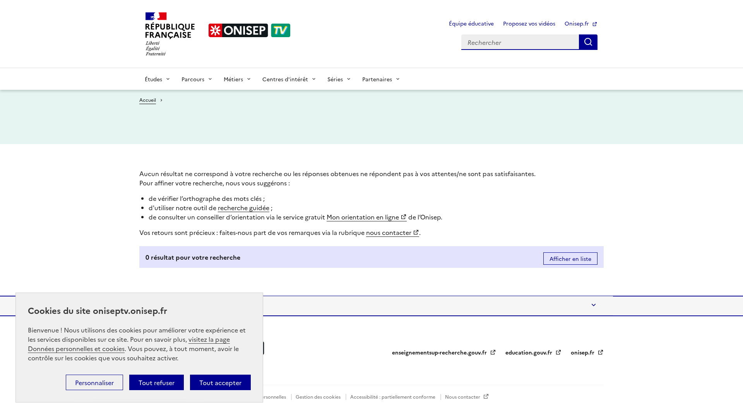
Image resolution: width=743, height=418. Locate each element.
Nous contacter (463, 396)
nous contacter (388, 232)
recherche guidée (243, 207)
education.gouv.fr (529, 352)
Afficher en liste (570, 258)
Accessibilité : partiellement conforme (393, 396)
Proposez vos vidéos (529, 23)
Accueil (147, 99)
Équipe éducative (471, 23)
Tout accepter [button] (220, 382)
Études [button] (153, 79)
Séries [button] (335, 79)
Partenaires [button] (377, 79)
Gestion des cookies (319, 396)
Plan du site (163, 306)
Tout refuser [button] (157, 382)
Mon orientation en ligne (363, 216)
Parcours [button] (192, 79)
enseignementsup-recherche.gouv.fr (440, 352)
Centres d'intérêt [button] (285, 79)
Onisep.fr (578, 23)
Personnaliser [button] (94, 382)
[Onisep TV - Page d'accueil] (250, 30)
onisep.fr (583, 352)
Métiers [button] (233, 79)
